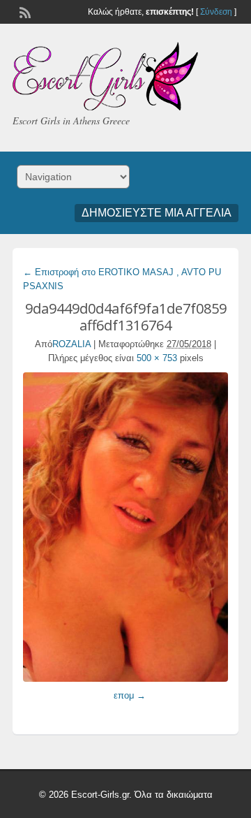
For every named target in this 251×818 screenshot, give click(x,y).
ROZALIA (71, 344)
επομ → (130, 695)
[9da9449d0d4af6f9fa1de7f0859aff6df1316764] (125, 527)
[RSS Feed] (23, 11)
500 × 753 (157, 358)
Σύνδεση (216, 12)
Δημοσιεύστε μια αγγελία (156, 213)
